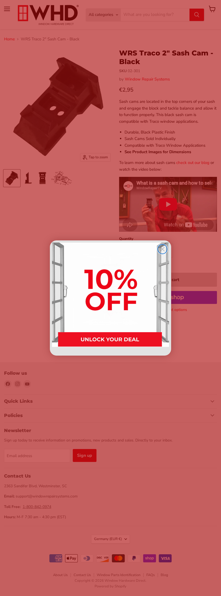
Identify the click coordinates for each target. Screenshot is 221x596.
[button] (110, 298)
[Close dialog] (162, 249)
